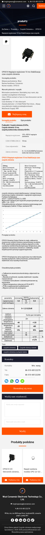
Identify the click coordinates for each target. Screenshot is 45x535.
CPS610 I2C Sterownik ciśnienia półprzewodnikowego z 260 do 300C (11, 470)
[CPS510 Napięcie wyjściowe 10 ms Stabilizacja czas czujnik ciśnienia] (27, 54)
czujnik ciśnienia (26, 29)
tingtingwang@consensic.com (15, 2)
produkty (14, 29)
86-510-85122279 (36, 2)
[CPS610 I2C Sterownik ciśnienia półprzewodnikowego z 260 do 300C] (12, 458)
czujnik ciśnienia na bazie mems (15, 352)
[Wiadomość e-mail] (17, 381)
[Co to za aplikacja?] (11, 381)
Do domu (5, 29)
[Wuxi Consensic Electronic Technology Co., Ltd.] (11, 6)
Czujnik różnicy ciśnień (28, 348)
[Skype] (6, 381)
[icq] (22, 381)
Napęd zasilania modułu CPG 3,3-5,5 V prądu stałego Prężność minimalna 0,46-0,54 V (33, 470)
